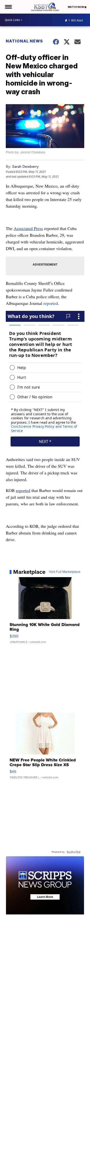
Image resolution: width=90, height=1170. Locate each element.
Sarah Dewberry (25, 166)
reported (50, 303)
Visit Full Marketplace (64, 572)
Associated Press (28, 228)
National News (24, 41)
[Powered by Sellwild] (73, 852)
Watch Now (76, 6)
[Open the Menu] (8, 6)
